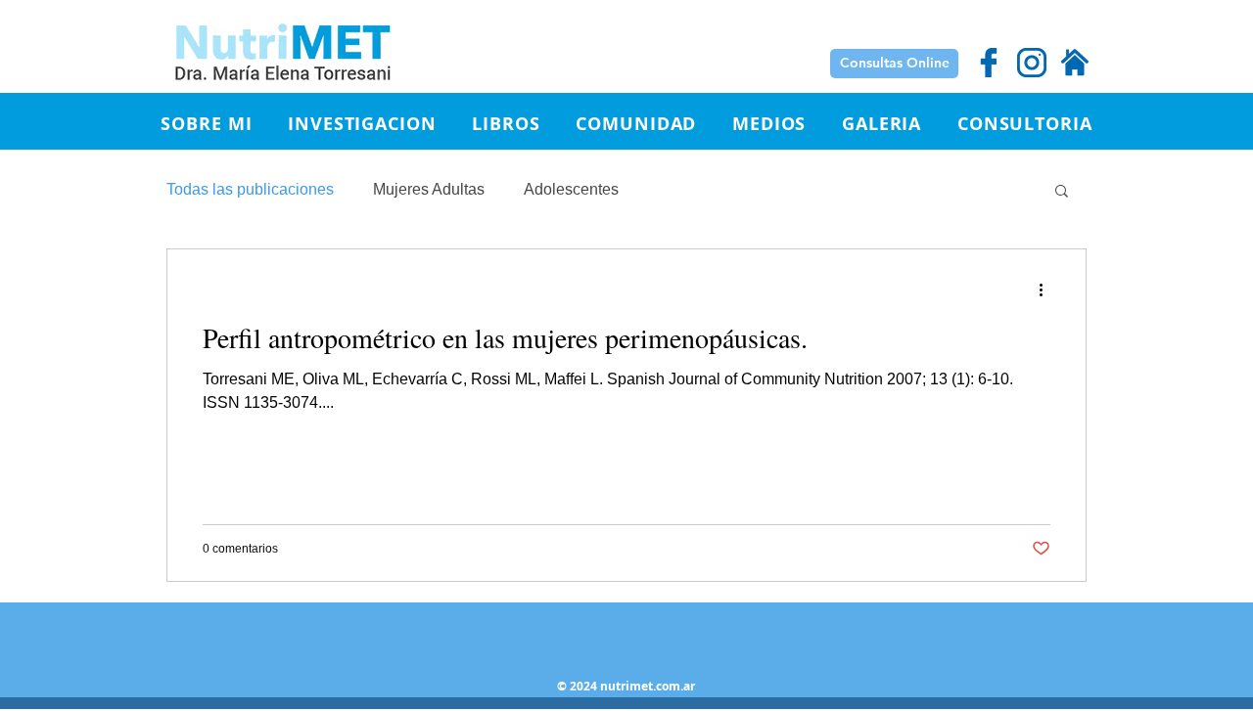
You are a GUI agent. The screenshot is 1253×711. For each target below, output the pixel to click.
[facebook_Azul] (988, 62)
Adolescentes (571, 189)
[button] (362, 124)
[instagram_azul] (1031, 62)
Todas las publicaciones (250, 189)
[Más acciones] (1047, 289)
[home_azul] (1075, 62)
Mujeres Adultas (429, 189)
